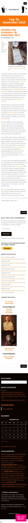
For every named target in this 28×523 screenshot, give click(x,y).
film (20, 460)
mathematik (4, 473)
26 (6, 437)
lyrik (19, 471)
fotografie (12, 462)
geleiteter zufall (5, 467)
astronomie (4, 458)
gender (12, 467)
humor (2, 471)
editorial (3, 460)
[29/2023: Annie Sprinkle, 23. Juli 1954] (9, 307)
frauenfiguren (9, 464)
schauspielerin (12, 477)
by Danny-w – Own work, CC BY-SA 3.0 (17, 68)
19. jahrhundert (6, 454)
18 (2, 434)
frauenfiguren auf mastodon (8, 446)
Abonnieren (6, 234)
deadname (4, 176)
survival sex (22, 81)
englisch (15, 200)
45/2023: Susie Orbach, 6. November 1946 (12, 286)
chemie (20, 458)
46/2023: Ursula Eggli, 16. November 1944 (12, 282)
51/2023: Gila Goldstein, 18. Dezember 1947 (10, 33)
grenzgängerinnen (6, 469)
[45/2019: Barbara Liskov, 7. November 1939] (9, 353)
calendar (15, 458)
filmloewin (7, 462)
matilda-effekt (12, 473)
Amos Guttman (12, 112)
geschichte (16, 467)
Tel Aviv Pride (18, 166)
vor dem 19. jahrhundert (9, 480)
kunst (15, 471)
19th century (15, 454)
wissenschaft (11, 482)
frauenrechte (20, 465)
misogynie (22, 473)
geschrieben (22, 467)
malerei (21, 471)
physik (17, 475)
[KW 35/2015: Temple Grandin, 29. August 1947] (9, 338)
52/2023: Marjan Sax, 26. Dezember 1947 (12, 259)
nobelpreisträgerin (9, 476)
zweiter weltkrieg (19, 486)
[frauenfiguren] (14, 9)
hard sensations (16, 469)
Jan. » (6, 441)
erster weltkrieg (9, 460)
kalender (8, 471)
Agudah (3, 124)
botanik (10, 458)
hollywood (22, 469)
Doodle (5, 191)
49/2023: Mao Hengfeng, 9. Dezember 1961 (13, 271)
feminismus (16, 460)
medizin (17, 473)
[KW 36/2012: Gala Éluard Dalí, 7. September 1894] (9, 322)
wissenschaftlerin (8, 484)
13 (9, 431)
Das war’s (3, 257)
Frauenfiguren (7, 405)
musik (2, 475)
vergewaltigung (23, 477)
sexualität (17, 477)
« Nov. (3, 441)
